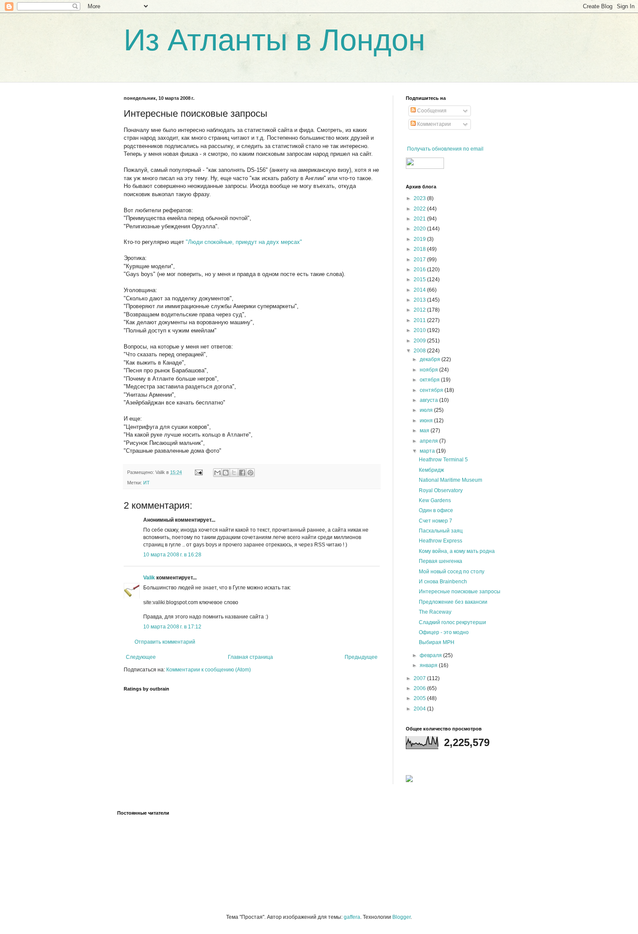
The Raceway (435, 612)
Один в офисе (436, 510)
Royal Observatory (441, 490)
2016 (420, 269)
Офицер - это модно (444, 632)
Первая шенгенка (440, 561)
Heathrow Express (440, 541)
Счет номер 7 (435, 521)
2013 (420, 300)
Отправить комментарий (165, 642)
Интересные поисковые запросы (459, 592)
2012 (420, 310)
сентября (432, 390)
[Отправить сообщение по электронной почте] (198, 472)
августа (429, 400)
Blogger (401, 917)
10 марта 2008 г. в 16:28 (172, 555)
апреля (429, 441)
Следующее (141, 657)
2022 (420, 209)
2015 (420, 279)
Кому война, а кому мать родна (457, 551)
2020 (420, 229)
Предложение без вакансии (453, 602)
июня (427, 421)
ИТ (146, 482)
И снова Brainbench (443, 582)
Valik (149, 578)
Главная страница (250, 657)
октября (430, 380)
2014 (420, 290)
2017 (420, 260)
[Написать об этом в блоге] (225, 472)
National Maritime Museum (450, 480)
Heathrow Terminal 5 (443, 460)
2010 (420, 330)
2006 (420, 688)
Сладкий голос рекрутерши (452, 622)
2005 (420, 698)
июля (427, 410)
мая (425, 431)
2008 (420, 351)
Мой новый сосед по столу (451, 572)
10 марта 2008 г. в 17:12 (172, 627)
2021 (420, 219)
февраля (431, 655)
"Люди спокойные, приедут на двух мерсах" (244, 242)
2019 (420, 239)
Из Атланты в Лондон (274, 40)
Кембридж (431, 470)
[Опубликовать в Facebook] (242, 472)
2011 (420, 320)
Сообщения (431, 111)
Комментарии (433, 124)
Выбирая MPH (436, 642)
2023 (420, 198)
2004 (420, 709)
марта (428, 451)
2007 (420, 678)
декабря (430, 359)
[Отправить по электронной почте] (217, 472)
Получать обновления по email (445, 149)
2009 (420, 341)
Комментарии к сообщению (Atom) (208, 670)
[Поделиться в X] (234, 472)
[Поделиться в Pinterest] (250, 472)
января (429, 665)
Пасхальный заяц (441, 531)
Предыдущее (361, 657)
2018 (420, 249)
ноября (429, 370)
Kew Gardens (435, 500)
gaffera (352, 917)
